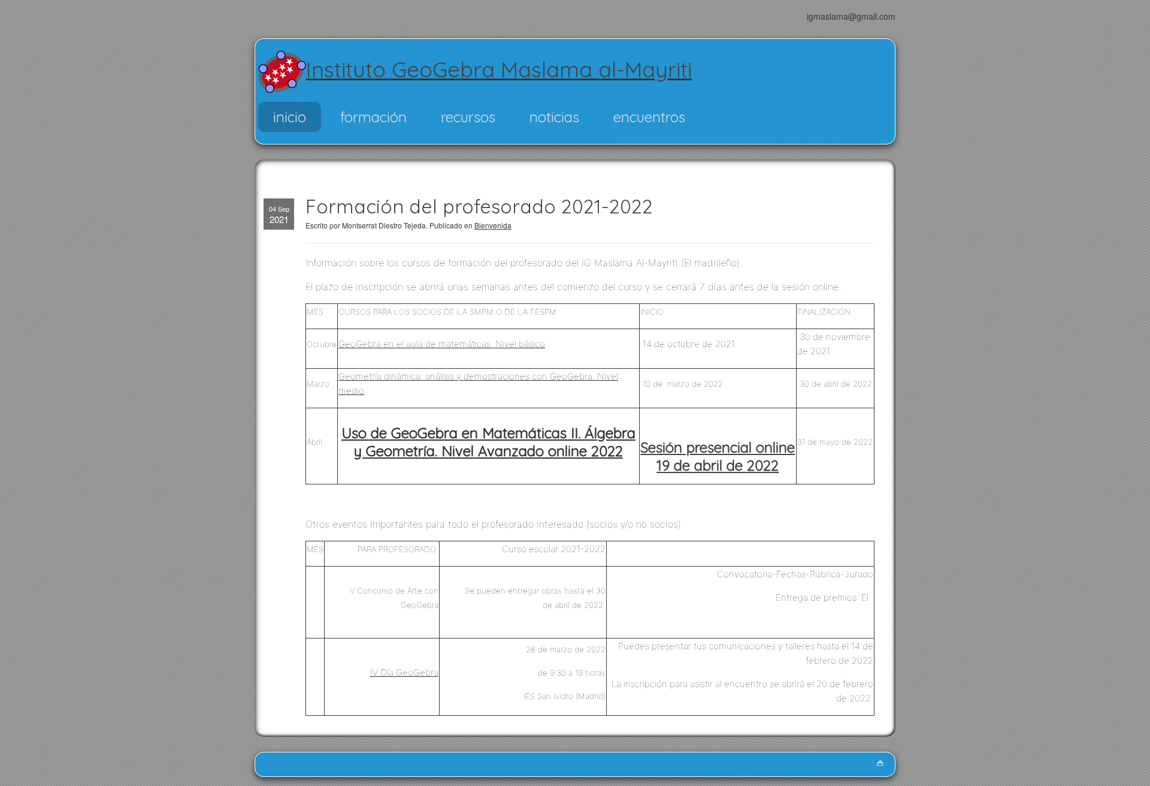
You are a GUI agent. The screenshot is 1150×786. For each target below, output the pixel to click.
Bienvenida (493, 225)
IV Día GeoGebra (404, 672)
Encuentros (649, 117)
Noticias (554, 117)
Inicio (289, 117)
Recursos (468, 117)
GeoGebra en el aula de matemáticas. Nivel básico (441, 344)
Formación (373, 117)
